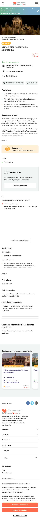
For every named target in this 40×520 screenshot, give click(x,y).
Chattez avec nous (20, 185)
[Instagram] (36, 403)
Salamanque (11, 37)
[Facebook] (28, 403)
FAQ (3, 470)
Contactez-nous (6, 473)
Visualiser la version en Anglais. (10, 13)
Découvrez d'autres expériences (22, 150)
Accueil (3, 37)
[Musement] (19, 3)
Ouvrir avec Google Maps (19, 240)
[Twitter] (32, 403)
